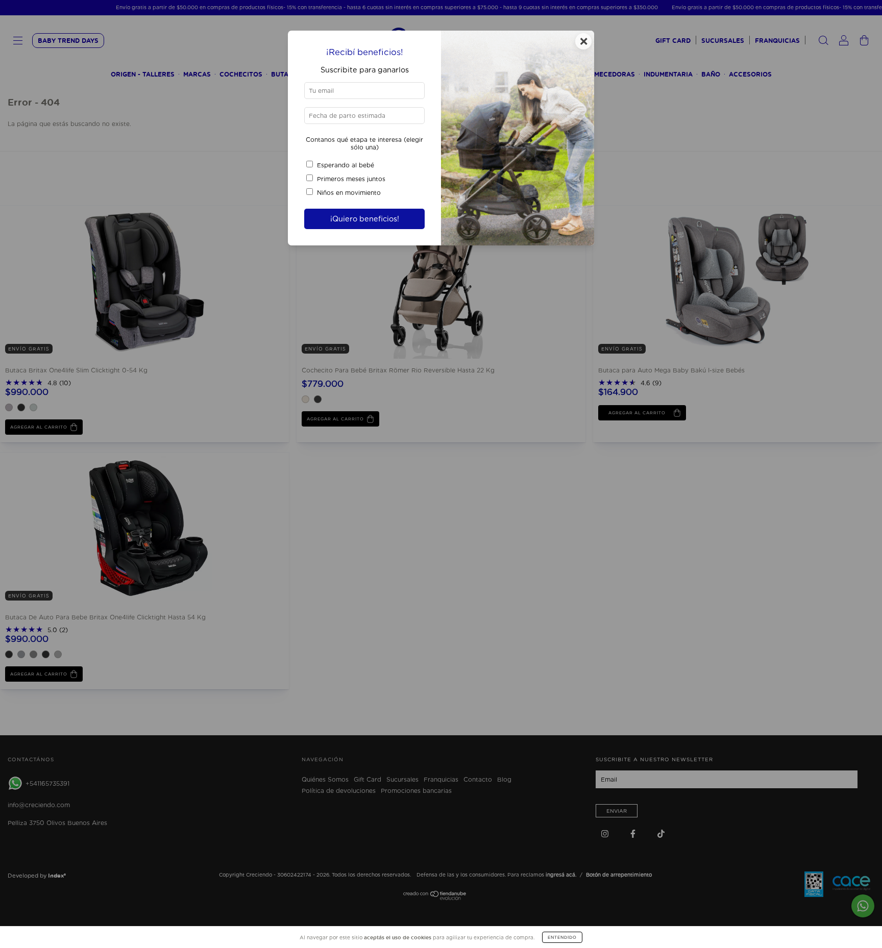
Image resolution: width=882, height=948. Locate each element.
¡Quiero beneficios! (364, 218)
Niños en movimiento (349, 192)
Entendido (562, 937)
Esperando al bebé (345, 165)
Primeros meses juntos (351, 179)
